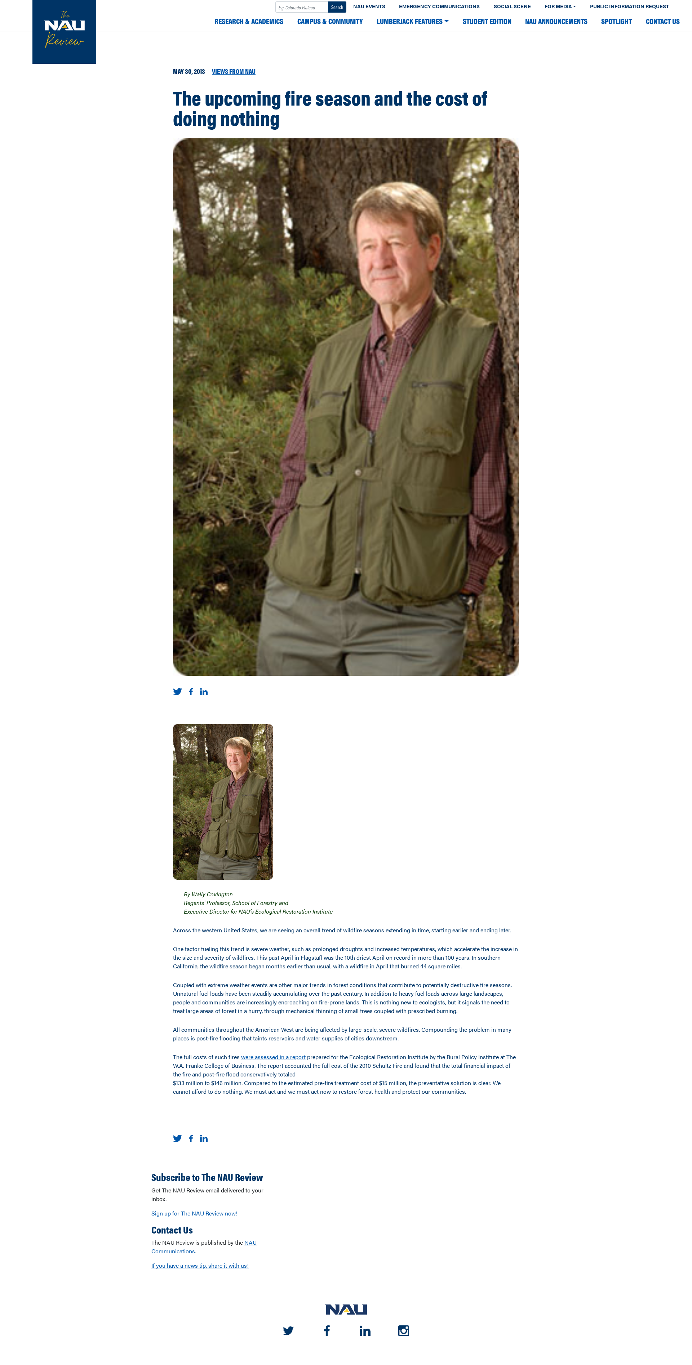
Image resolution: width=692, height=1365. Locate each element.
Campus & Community (330, 21)
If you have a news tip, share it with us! (200, 1265)
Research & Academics (248, 21)
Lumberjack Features (410, 21)
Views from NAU (234, 71)
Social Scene (512, 6)
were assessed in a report (273, 1057)
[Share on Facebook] (191, 691)
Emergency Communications (439, 6)
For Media (558, 6)
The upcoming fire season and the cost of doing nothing (330, 107)
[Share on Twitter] (177, 691)
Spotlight (616, 21)
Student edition (487, 21)
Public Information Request (629, 6)
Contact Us (663, 21)
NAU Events (369, 6)
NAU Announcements (556, 21)
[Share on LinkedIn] (204, 691)
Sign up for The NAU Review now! (194, 1213)
